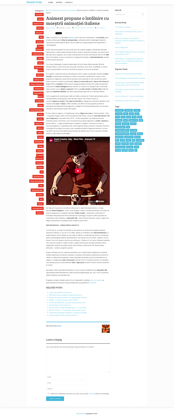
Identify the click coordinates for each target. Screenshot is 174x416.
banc (125, 120)
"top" (125, 114)
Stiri (40, 186)
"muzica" (119, 114)
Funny (40, 114)
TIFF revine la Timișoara (123, 27)
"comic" (136, 110)
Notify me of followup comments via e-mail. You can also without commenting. (79, 394)
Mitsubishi (38, 142)
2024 (134, 117)
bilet (140, 120)
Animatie (39, 14)
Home (50, 2)
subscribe (92, 394)
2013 (131, 114)
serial (136, 147)
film (117, 140)
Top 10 (40, 204)
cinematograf (120, 127)
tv (135, 150)
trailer (131, 150)
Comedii (39, 42)
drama (140, 134)
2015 (117, 117)
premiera (125, 144)
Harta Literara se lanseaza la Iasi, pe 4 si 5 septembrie (128, 33)
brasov (118, 124)
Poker (40, 146)
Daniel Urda (34, 2)
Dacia (40, 63)
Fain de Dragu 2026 (121, 47)
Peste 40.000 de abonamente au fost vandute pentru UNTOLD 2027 (130, 53)
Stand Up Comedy (36, 181)
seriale (118, 150)
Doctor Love (38, 80)
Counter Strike (37, 54)
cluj (128, 127)
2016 (123, 117)
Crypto (40, 58)
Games (40, 119)
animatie (119, 120)
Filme (40, 105)
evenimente (129, 137)
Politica (39, 151)
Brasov (40, 28)
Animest (71, 37)
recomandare (120, 147)
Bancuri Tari (38, 24)
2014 (137, 114)
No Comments (101, 28)
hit (133, 140)
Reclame (39, 163)
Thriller (39, 195)
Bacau (40, 19)
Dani (59, 325)
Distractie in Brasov (39, 69)
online (118, 144)
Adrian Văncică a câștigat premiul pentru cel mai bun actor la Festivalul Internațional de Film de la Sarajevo (129, 61)
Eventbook (92, 283)
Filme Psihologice (36, 110)
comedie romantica (122, 130)
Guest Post (39, 123)
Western (39, 213)
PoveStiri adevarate (39, 156)
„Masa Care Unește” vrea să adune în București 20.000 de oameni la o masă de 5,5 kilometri (129, 40)
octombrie (140, 140)
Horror (40, 128)
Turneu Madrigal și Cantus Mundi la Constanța (130, 78)
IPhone (40, 133)
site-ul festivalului (96, 280)
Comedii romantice (40, 47)
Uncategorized (37, 208)
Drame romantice (36, 84)
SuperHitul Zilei (37, 190)
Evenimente (38, 89)
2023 (128, 117)
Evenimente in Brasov (39, 94)
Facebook (39, 101)
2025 (139, 117)
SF (41, 172)
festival (137, 137)
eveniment (119, 137)
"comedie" (128, 110)
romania (129, 147)
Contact (69, 2)
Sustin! (59, 2)
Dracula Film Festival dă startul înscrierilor (128, 74)
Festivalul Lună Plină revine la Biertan (127, 101)
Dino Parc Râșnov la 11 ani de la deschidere (129, 96)
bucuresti (126, 124)
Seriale (40, 167)
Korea (40, 137)
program (138, 144)
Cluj (41, 37)
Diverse (39, 75)
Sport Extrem (38, 177)
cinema (133, 124)
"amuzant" (119, 110)
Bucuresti (39, 33)
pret (131, 144)
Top (41, 199)
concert (133, 134)
